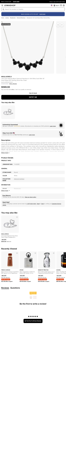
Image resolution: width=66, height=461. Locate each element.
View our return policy (30, 197)
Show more (4, 152)
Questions (15, 288)
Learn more (53, 126)
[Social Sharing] (58, 24)
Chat (42, 203)
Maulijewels (13, 17)
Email (38, 203)
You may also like (7, 102)
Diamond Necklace (21, 17)
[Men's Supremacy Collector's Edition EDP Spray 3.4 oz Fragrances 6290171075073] (35, 253)
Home (2, 17)
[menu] (2, 5)
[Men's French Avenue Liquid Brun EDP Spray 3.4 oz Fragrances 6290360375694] (17, 253)
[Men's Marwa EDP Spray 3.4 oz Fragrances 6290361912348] (53, 253)
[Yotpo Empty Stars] (5, 84)
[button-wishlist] (61, 5)
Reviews (5, 288)
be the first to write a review (33, 321)
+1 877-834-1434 (31, 203)
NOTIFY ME (33, 97)
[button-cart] (64, 5)
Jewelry (7, 17)
